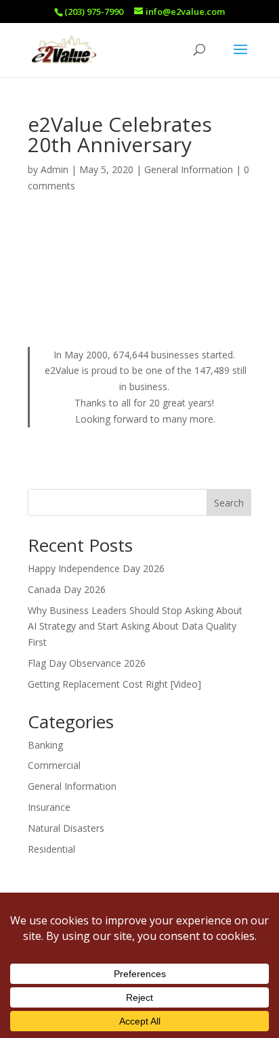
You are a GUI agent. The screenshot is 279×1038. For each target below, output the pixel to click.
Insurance (49, 807)
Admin (54, 169)
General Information (188, 169)
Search (229, 502)
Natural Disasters (66, 828)
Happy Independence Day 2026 (96, 568)
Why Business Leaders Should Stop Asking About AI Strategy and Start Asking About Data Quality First (135, 626)
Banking (45, 744)
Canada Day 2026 (67, 589)
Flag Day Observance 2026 (87, 663)
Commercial (54, 765)
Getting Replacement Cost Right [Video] (114, 684)
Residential (51, 849)
